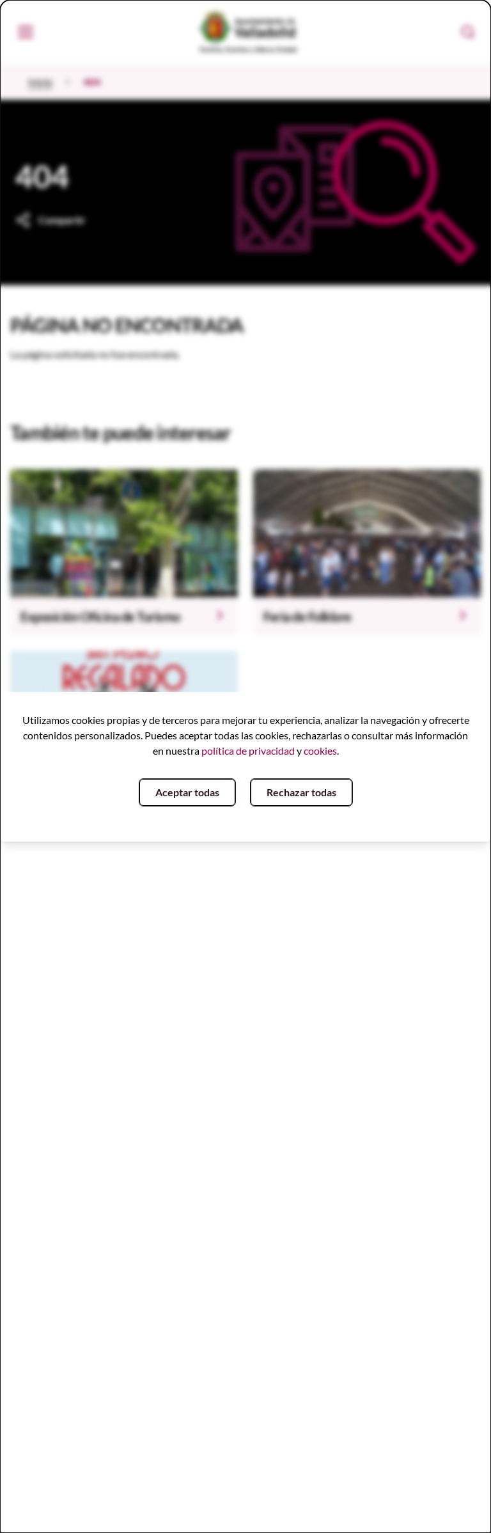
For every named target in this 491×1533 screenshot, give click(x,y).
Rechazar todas (301, 792)
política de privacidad (248, 750)
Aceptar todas (187, 792)
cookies (320, 750)
